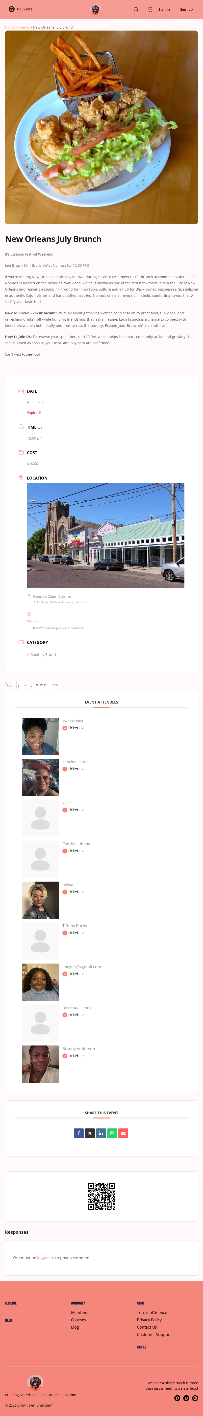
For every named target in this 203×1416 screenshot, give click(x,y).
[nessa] (40, 899)
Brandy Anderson (78, 1048)
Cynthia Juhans (76, 844)
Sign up (186, 9)
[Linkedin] (101, 1133)
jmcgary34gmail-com (81, 966)
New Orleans (47, 685)
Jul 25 (23, 685)
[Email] (123, 1133)
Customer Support (154, 1334)
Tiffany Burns (74, 926)
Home (10, 27)
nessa (67, 885)
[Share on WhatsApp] (112, 1133)
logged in (45, 1258)
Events (23, 27)
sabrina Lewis (75, 762)
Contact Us (147, 1327)
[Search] (136, 9)
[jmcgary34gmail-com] (40, 981)
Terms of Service (152, 1312)
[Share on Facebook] (79, 1133)
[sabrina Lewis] (40, 777)
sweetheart (72, 721)
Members (80, 1312)
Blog (75, 1327)
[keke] (40, 817)
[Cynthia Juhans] (40, 858)
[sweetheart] (40, 736)
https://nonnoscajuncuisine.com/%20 (58, 628)
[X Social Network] (90, 1133)
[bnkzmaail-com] (40, 1022)
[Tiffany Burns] (40, 940)
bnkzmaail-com (76, 1007)
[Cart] (150, 9)
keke (66, 803)
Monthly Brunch (44, 654)
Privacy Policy (149, 1320)
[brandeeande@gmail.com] (40, 1063)
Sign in (164, 9)
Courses (78, 1320)
